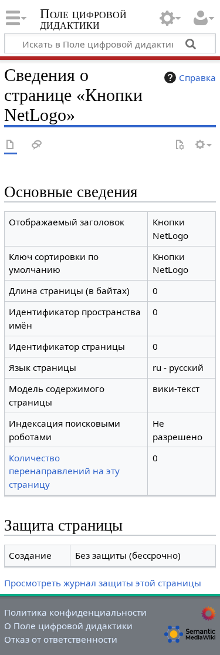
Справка (197, 77)
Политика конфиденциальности (75, 612)
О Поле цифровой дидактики (68, 626)
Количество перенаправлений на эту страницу (64, 471)
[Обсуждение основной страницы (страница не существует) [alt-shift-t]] (37, 145)
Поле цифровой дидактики (83, 20)
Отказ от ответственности (60, 639)
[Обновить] (179, 145)
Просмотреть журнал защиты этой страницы (102, 583)
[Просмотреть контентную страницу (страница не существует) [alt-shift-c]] (10, 145)
